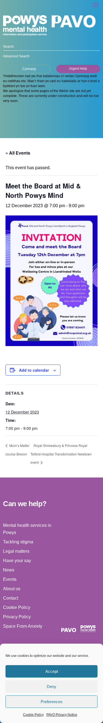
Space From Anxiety (22, 626)
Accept (51, 671)
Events (9, 579)
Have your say (17, 560)
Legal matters (16, 551)
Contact (10, 598)
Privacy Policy (17, 616)
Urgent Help (78, 69)
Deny (51, 686)
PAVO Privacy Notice (61, 715)
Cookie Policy (33, 715)
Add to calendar (34, 370)
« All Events (17, 153)
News (8, 570)
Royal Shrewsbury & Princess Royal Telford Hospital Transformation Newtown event (61, 454)
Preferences (52, 701)
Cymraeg (29, 69)
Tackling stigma (18, 541)
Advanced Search (16, 56)
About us (11, 588)
